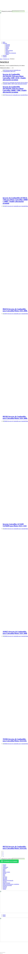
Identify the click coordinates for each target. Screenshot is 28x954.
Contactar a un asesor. (11, 861)
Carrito (4, 866)
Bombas (7, 48)
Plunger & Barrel (9, 50)
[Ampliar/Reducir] (0, 952)
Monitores (7, 45)
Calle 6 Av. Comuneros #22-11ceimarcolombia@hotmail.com (14, 948)
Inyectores (7, 44)
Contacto (5, 56)
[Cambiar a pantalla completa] (1, 952)
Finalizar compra (6, 872)
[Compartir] (3, 952)
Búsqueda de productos (7, 11)
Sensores (7, 51)
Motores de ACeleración (10, 53)
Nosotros (5, 55)
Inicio (4, 42)
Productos (5, 43)
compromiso (5, 867)
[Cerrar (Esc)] (4, 952)
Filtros (6, 49)
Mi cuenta (5, 878)
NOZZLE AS (6, 58)
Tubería (7, 54)
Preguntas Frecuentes (7, 885)
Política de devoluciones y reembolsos (11, 884)
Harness (7, 46)
